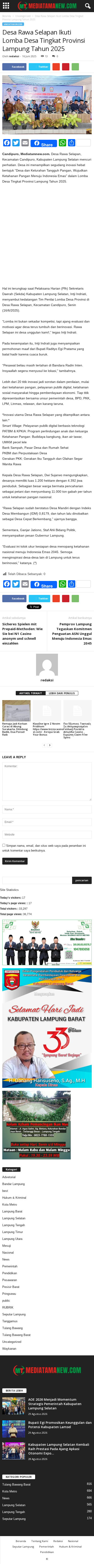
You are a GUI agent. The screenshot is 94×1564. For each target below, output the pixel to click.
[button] (87, 6)
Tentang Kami (39, 1541)
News (6, 1259)
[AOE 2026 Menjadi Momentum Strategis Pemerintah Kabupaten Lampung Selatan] (13, 1405)
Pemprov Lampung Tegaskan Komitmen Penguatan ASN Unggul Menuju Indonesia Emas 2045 (72, 633)
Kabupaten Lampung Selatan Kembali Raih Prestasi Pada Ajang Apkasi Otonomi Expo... (58, 1448)
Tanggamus (10, 1321)
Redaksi (58, 1541)
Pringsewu (9, 1293)
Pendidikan (9, 1273)
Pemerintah (9, 1266)
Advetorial (9, 1177)
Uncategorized (23, 16)
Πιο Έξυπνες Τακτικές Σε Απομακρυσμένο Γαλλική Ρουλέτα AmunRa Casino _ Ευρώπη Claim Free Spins (77, 730)
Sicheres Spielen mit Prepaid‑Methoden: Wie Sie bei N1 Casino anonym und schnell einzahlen (22, 633)
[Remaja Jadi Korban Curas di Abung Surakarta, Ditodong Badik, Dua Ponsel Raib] (16, 710)
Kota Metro (9, 1204)
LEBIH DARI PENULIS (62, 693)
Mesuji (6, 1245)
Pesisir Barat (10, 1287)
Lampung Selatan (13, 1218)
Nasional (8, 1252)
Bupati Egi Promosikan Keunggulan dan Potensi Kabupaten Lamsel (60, 1424)
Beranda (6, 16)
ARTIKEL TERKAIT (30, 693)
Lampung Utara (12, 1239)
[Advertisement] (47, 237)
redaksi (14, 56)
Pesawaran (9, 1280)
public (6, 1300)
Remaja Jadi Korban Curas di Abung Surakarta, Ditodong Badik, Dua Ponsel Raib (15, 729)
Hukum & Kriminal (14, 1197)
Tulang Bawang (12, 1328)
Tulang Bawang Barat (16, 1335)
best (5, 1191)
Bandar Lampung (13, 1184)
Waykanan (9, 1348)
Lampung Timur (12, 1232)
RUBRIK (7, 1307)
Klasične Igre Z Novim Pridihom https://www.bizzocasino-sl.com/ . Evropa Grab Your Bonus (48, 729)
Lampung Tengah (13, 1225)
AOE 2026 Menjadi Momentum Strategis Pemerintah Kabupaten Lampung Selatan (54, 1403)
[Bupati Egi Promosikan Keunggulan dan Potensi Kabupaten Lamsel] (13, 1429)
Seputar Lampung (14, 1314)
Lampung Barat (12, 1211)
